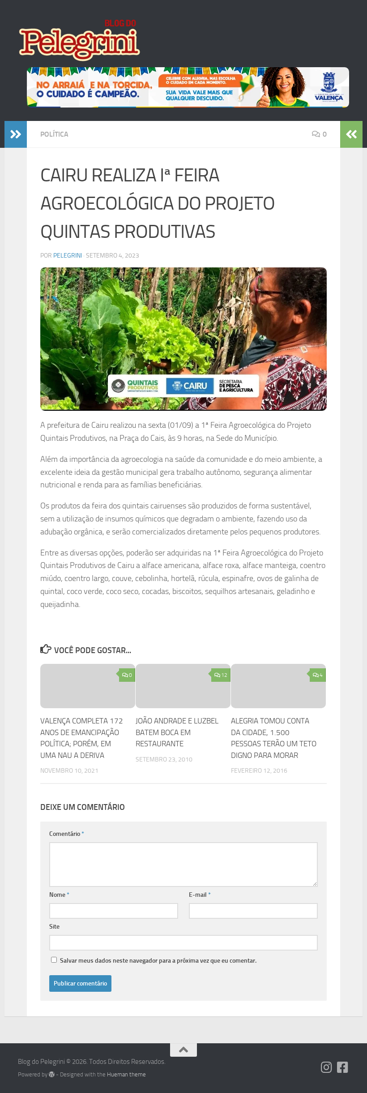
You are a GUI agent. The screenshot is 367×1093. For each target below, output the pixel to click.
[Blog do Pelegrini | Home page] (79, 40)
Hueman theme (126, 1074)
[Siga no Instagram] (326, 1067)
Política (54, 134)
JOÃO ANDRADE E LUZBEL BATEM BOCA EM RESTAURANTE (177, 732)
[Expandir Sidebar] (15, 134)
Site (54, 926)
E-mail (200, 895)
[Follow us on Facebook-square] (343, 1067)
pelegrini (67, 255)
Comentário (66, 834)
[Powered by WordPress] (52, 1074)
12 (224, 675)
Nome (59, 895)
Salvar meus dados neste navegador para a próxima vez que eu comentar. (158, 960)
